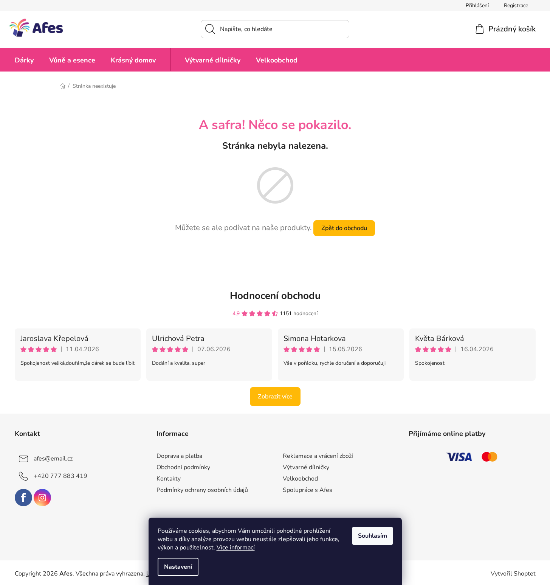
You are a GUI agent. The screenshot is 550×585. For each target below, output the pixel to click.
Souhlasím (372, 536)
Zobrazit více (275, 396)
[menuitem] (24, 59)
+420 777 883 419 (60, 476)
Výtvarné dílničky (306, 467)
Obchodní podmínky (183, 467)
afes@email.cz (53, 458)
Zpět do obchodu (344, 228)
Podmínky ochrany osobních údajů (202, 490)
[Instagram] (42, 497)
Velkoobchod (300, 479)
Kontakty (168, 479)
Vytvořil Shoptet (513, 573)
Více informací (236, 547)
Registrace (516, 5)
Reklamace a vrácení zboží (318, 456)
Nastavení (178, 567)
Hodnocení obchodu (275, 295)
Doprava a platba (179, 456)
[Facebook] (23, 497)
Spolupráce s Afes (307, 490)
